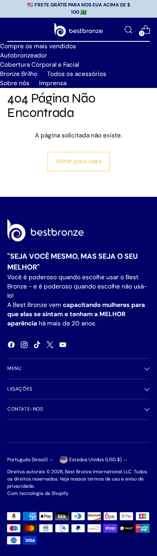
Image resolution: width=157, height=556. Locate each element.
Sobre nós (14, 83)
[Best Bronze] (78, 30)
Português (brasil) (27, 459)
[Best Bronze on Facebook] (12, 346)
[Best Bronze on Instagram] (25, 346)
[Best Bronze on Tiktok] (38, 346)
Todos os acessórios (76, 74)
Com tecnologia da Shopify (37, 493)
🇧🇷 (84, 12)
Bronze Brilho (18, 74)
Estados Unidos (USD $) (95, 459)
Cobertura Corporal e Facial (39, 65)
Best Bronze (78, 471)
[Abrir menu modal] (11, 29)
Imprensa (52, 83)
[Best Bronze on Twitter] (51, 346)
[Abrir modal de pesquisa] (128, 29)
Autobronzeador (23, 55)
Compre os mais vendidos (38, 46)
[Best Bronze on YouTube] (63, 346)
